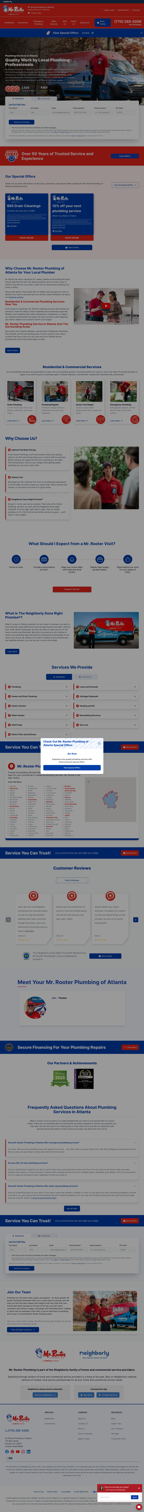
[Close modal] (99, 743)
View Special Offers (72, 768)
